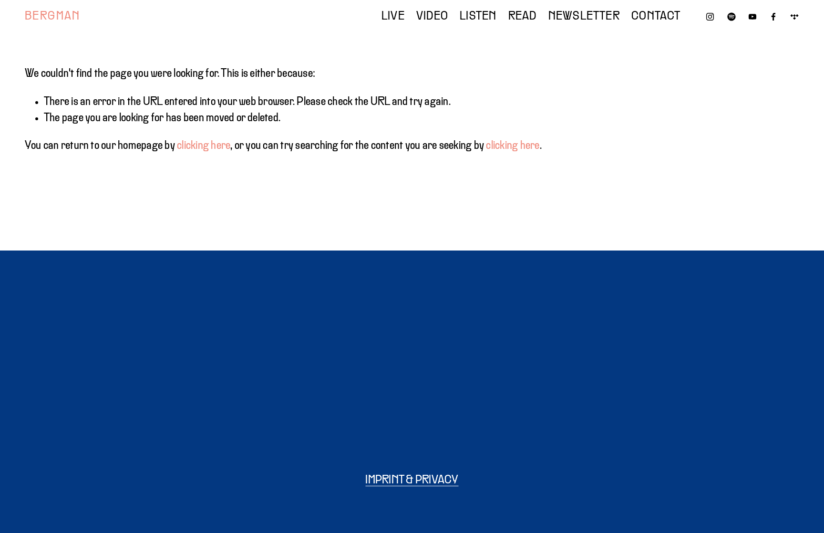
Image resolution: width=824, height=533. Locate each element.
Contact (656, 16)
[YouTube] (752, 16)
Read (522, 16)
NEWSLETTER (584, 16)
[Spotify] (731, 16)
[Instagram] (710, 16)
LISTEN (478, 16)
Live (393, 16)
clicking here (203, 146)
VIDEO (432, 16)
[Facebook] (773, 16)
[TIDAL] (794, 16)
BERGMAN (53, 16)
